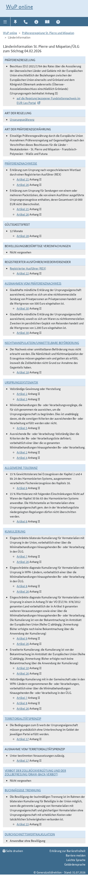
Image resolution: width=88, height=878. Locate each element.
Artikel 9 (22, 638)
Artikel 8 (22, 586)
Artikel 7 (22, 556)
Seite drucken (14, 851)
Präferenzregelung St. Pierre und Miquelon (48, 33)
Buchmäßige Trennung (23, 790)
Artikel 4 (22, 457)
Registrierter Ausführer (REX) (28, 268)
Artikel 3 (22, 399)
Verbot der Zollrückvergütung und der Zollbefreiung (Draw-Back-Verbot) (35, 772)
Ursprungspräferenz (22, 119)
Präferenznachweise (21, 163)
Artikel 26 (23, 184)
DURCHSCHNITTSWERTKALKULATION (30, 834)
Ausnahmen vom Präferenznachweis (33, 283)
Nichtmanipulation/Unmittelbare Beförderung (42, 342)
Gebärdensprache (74, 864)
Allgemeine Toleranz (21, 467)
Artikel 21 (23, 179)
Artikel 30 (23, 308)
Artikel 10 (23, 668)
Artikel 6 (22, 488)
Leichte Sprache (75, 860)
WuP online (19, 6)
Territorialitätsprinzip (23, 718)
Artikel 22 (23, 273)
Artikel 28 (23, 236)
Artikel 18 (23, 372)
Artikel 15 (23, 824)
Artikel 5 (22, 428)
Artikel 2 (22, 393)
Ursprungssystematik (21, 382)
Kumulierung (15, 531)
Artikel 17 (23, 739)
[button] (5, 21)
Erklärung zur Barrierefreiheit (67, 851)
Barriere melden (75, 855)
